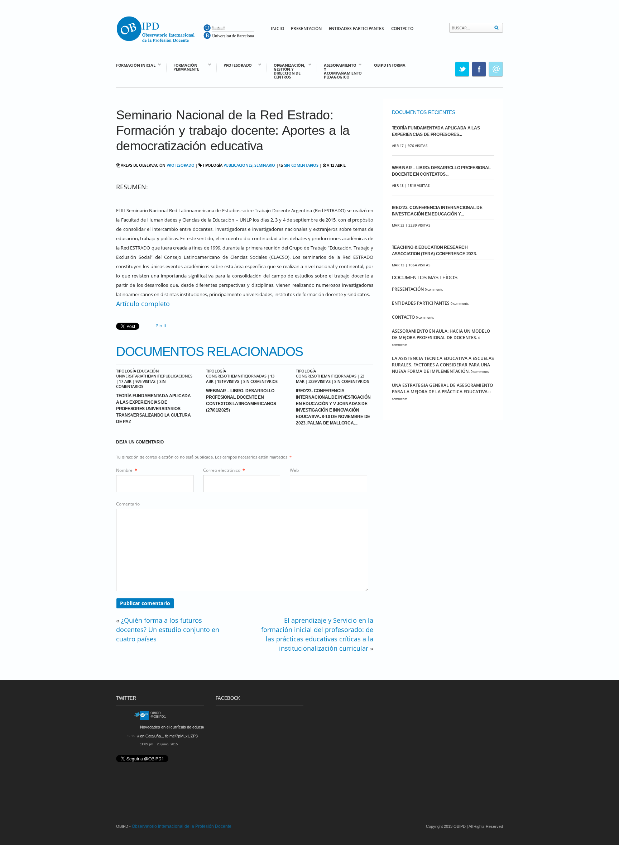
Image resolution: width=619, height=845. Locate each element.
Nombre (126, 470)
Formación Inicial (135, 65)
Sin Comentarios (301, 165)
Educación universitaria (137, 373)
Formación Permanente (182, 67)
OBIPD (132, 713)
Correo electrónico (224, 470)
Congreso (216, 376)
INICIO (277, 28)
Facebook (479, 69)
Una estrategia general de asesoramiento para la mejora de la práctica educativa (442, 388)
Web (294, 470)
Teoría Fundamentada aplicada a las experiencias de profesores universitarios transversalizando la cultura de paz (153, 408)
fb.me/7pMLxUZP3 (157, 736)
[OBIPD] (120, 718)
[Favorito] (202, 744)
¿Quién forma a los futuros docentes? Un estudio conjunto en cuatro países (167, 629)
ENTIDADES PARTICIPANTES (356, 28)
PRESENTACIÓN (306, 28)
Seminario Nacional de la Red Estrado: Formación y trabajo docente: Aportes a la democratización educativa (233, 130)
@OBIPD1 (134, 716)
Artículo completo (143, 303)
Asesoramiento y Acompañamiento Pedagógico (339, 71)
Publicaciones (238, 165)
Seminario (264, 165)
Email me (496, 69)
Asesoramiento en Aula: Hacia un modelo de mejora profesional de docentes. (441, 334)
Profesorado (234, 65)
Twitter (462, 69)
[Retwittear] (197, 744)
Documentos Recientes (423, 112)
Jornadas (256, 376)
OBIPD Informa (389, 65)
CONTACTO (402, 28)
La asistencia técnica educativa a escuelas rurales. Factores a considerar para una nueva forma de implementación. (443, 364)
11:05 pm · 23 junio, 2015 (135, 744)
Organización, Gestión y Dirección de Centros (286, 71)
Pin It (161, 325)
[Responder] (192, 744)
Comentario (128, 504)
